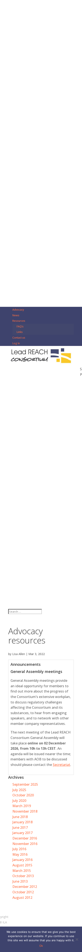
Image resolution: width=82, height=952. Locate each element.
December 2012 (24, 886)
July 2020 (19, 800)
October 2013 (23, 876)
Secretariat (61, 764)
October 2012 (23, 892)
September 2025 (25, 784)
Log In (16, 343)
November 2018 (24, 811)
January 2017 (22, 832)
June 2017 (20, 827)
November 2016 (24, 843)
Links (20, 332)
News (15, 315)
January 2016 (22, 859)
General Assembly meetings (36, 671)
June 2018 (20, 816)
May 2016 (20, 854)
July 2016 (19, 849)
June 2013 (20, 881)
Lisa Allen (18, 654)
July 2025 (19, 790)
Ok (41, 945)
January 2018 (22, 822)
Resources (18, 321)
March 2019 (21, 806)
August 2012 (22, 897)
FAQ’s (20, 326)
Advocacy (18, 309)
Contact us (18, 337)
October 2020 (23, 795)
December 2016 (24, 838)
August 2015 (22, 865)
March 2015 (21, 870)
